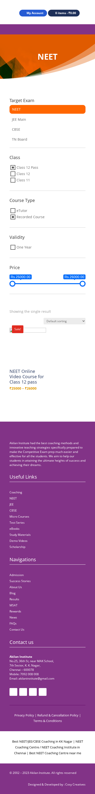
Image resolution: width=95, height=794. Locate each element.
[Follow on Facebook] (13, 692)
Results (14, 599)
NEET (16, 109)
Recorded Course (31, 217)
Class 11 (23, 180)
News (13, 617)
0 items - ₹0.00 (65, 13)
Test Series (17, 523)
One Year (24, 247)
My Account (35, 13)
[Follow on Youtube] (23, 692)
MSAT (14, 605)
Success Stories (20, 581)
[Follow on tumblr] (43, 692)
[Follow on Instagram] (33, 692)
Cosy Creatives (75, 784)
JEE (12, 504)
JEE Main (19, 119)
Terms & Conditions (47, 721)
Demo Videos (19, 541)
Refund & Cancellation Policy (57, 715)
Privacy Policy (24, 715)
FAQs (13, 623)
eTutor (22, 210)
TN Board (19, 139)
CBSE (16, 129)
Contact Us (17, 629)
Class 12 (23, 173)
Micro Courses (19, 516)
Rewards (15, 611)
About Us (16, 587)
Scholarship (17, 547)
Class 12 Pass (27, 167)
